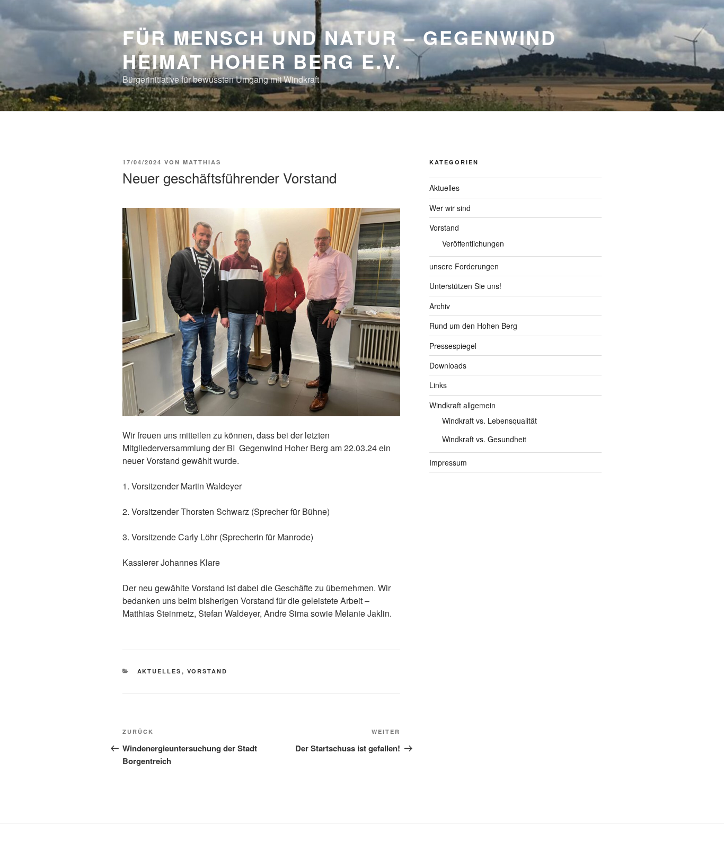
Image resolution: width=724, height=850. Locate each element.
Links (438, 385)
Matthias (202, 162)
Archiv (439, 306)
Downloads (447, 365)
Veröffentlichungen (473, 243)
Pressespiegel (452, 345)
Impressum (448, 462)
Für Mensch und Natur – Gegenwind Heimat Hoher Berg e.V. (339, 49)
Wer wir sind (450, 208)
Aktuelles (159, 671)
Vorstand (207, 671)
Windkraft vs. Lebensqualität (489, 420)
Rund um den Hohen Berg (473, 325)
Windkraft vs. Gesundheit (484, 439)
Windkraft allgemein (462, 405)
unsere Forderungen (464, 266)
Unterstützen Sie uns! (465, 286)
